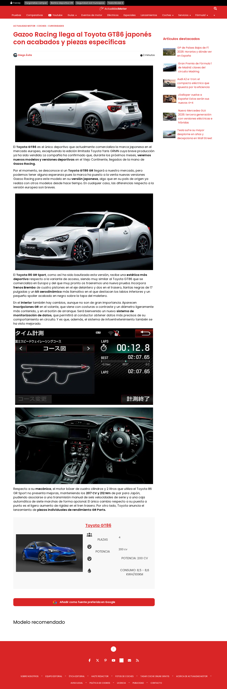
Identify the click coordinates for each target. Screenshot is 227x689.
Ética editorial (77, 676)
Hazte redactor (100, 676)
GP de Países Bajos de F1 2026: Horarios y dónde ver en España (194, 52)
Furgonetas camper (36, 2)
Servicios (183, 15)
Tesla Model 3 (115, 2)
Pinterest (106, 660)
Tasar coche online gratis (154, 676)
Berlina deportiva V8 (62, 2)
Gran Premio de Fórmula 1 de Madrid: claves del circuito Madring (195, 67)
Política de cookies (100, 683)
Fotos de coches (124, 676)
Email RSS (129, 660)
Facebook (90, 660)
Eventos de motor (91, 15)
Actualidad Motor (24, 25)
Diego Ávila (25, 55)
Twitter (98, 660)
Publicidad (138, 683)
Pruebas (16, 15)
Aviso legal (77, 683)
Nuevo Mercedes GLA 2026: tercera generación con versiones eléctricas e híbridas (195, 116)
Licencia (121, 683)
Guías (71, 15)
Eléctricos (112, 15)
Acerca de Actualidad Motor (192, 676)
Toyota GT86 (98, 525)
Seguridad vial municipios (90, 2)
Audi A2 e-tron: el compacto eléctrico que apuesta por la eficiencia (193, 83)
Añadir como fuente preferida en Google (87, 602)
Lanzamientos (149, 15)
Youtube (57, 15)
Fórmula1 (200, 15)
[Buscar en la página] (215, 9)
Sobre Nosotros (30, 676)
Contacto (156, 683)
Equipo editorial (53, 676)
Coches (166, 15)
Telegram (121, 660)
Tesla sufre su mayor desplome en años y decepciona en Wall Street (194, 134)
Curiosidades (56, 25)
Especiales (130, 15)
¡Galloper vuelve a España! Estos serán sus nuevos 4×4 (193, 99)
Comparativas (34, 15)
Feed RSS (137, 660)
